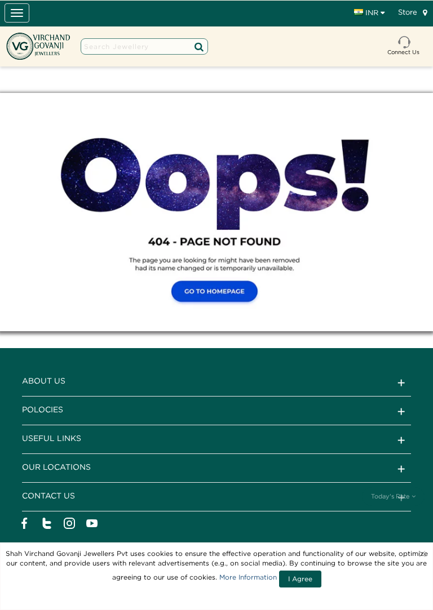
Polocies (42, 409)
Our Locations (56, 466)
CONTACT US (48, 495)
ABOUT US (43, 380)
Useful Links (51, 438)
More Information (248, 577)
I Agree (300, 578)
